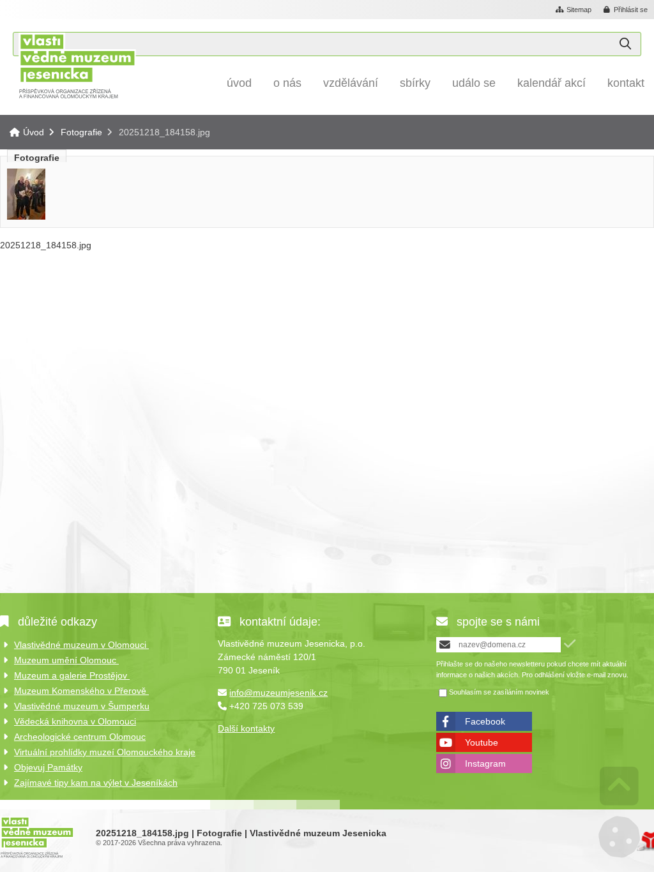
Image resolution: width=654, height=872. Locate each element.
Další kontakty (246, 728)
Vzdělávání (350, 83)
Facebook (485, 721)
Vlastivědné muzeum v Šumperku (81, 706)
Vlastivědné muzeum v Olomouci (81, 645)
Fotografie (81, 132)
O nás (287, 83)
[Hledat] (625, 44)
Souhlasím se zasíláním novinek (499, 692)
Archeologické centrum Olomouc (80, 737)
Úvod (77, 65)
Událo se (474, 83)
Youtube (481, 742)
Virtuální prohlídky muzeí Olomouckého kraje (104, 752)
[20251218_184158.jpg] (26, 216)
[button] (625, 10)
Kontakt (625, 83)
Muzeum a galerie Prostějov (72, 675)
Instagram (485, 763)
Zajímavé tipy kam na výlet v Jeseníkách (96, 783)
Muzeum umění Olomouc (66, 660)
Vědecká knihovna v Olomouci (75, 721)
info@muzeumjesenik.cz (278, 693)
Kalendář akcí (551, 83)
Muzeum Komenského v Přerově (81, 691)
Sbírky (415, 83)
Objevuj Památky (48, 767)
